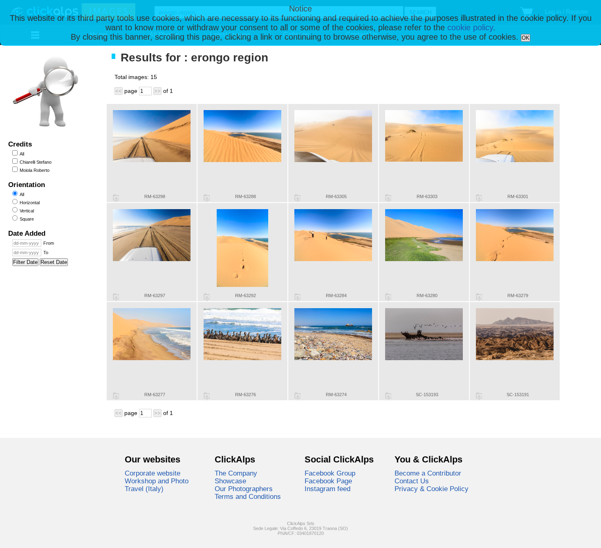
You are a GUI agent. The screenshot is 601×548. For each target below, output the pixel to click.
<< (118, 91)
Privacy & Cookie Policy (432, 488)
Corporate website (152, 473)
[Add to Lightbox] (116, 198)
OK (525, 38)
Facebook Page (328, 481)
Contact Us (412, 481)
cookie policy (470, 27)
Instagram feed (327, 488)
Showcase (230, 481)
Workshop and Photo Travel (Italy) (156, 484)
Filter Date (25, 262)
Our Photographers (244, 488)
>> (157, 91)
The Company (236, 473)
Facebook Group (330, 473)
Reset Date (53, 262)
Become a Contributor (428, 473)
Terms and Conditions (248, 496)
